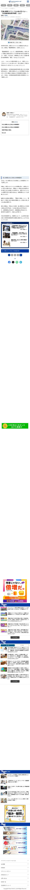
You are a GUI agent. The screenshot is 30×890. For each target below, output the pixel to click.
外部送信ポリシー (5, 874)
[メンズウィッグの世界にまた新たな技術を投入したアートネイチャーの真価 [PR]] (15, 777)
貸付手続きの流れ (6, 129)
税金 (22, 5)
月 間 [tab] (22, 645)
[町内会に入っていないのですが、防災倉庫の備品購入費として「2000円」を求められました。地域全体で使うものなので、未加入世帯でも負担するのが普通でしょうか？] (4, 663)
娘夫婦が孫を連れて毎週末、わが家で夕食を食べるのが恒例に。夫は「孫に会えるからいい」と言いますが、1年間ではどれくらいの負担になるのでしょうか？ (18, 676)
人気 (3, 5)
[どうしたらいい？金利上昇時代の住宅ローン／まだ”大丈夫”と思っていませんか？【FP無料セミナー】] (15, 610)
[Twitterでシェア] (13, 262)
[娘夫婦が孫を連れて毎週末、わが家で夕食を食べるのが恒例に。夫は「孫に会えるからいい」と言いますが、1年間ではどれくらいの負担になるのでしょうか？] (4, 676)
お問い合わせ (4, 878)
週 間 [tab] (7, 645)
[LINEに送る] (17, 262)
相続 (16, 5)
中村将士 (6, 15)
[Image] (15, 425)
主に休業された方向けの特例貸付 (10, 124)
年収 (10, 5)
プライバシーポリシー (6, 871)
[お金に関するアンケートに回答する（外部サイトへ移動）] (15, 813)
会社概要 (3, 864)
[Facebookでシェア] (9, 262)
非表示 (15, 121)
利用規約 (3, 867)
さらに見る (15, 637)
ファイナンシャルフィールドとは (8, 860)
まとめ (4, 132)
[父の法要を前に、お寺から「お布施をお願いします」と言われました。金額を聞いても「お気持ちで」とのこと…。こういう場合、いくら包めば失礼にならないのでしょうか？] (4, 656)
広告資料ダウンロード (6, 885)
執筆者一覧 (3, 881)
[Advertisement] (15, 95)
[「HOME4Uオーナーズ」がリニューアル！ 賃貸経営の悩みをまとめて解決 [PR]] (15, 783)
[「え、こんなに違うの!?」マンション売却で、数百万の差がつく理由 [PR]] (15, 802)
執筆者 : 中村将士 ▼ (10, 112)
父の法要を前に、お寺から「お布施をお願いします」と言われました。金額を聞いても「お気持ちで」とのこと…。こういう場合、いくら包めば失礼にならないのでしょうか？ (18, 656)
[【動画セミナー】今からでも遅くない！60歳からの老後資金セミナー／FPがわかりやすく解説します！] (15, 615)
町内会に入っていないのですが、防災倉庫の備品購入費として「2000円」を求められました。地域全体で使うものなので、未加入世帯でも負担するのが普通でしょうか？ (18, 663)
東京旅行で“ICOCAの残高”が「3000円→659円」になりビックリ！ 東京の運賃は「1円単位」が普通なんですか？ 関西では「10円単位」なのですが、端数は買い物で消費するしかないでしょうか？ (18, 670)
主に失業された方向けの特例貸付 (10, 127)
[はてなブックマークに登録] (21, 262)
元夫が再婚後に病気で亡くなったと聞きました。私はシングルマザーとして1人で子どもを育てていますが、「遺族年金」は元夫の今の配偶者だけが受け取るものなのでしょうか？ (18, 649)
